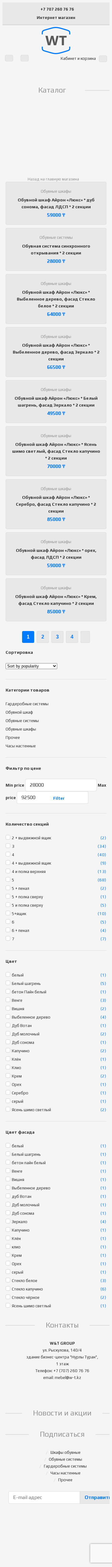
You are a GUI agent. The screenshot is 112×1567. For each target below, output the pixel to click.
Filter (59, 798)
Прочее (13, 737)
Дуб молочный (26, 1034)
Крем (17, 1076)
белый (18, 975)
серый (17, 1101)
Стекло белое (24, 1280)
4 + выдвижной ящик (31, 863)
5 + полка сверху (27, 896)
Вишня (18, 1008)
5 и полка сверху (27, 905)
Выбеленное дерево (31, 1017)
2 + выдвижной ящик (31, 838)
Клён (16, 1059)
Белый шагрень (26, 983)
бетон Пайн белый (29, 992)
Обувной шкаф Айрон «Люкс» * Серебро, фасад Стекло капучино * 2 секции (56, 504)
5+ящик (19, 913)
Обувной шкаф (19, 712)
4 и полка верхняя (29, 871)
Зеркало (19, 1221)
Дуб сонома (23, 1042)
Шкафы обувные (65, 1452)
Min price (15, 785)
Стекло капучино (27, 1289)
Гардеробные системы (27, 704)
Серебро (20, 1093)
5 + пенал (20, 888)
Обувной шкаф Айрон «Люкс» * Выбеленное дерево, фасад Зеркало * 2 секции (56, 352)
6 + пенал (20, 930)
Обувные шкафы (56, 191)
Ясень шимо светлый (31, 1109)
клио (16, 1247)
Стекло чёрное (26, 1297)
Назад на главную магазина (53, 179)
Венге (17, 1000)
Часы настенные (21, 746)
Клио (16, 1067)
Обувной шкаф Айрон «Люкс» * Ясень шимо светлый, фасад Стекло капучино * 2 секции (56, 451)
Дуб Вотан (22, 1025)
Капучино (21, 1051)
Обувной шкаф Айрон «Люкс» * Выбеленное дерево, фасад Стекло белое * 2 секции (56, 299)
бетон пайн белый (29, 1162)
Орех (16, 1084)
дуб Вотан (21, 1196)
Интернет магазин (56, 17)
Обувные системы (56, 237)
